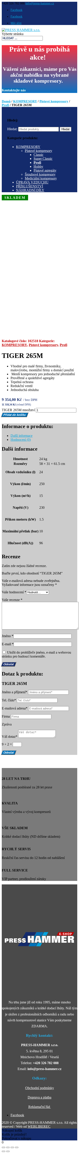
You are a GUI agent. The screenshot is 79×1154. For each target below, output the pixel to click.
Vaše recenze (12, 600)
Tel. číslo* (9, 700)
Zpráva (7, 724)
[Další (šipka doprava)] (8, 1151)
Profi (5, 105)
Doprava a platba (39, 1097)
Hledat (65, 129)
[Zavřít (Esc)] (3, 1147)
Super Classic (43, 158)
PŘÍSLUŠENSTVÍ (29, 186)
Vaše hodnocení (14, 592)
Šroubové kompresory (40, 174)
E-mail (8, 644)
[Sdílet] (8, 1147)
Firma (6, 716)
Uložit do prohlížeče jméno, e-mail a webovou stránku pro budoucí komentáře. (36, 654)
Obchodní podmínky (39, 1088)
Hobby (38, 166)
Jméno (7, 636)
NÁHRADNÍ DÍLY (30, 190)
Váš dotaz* (9, 736)
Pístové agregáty (45, 170)
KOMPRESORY (25, 101)
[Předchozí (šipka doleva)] (3, 1151)
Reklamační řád (39, 1107)
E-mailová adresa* (14, 708)
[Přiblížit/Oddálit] (16, 1147)
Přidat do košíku (14, 414)
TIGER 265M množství (18, 410)
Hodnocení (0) (21, 439)
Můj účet (16, 23)
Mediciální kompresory (41, 178)
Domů (6, 101)
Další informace (21, 435)
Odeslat (8, 752)
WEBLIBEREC (39, 1126)
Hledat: (12, 129)
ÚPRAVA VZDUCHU (32, 182)
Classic (38, 154)
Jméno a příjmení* (14, 692)
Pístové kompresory (54, 101)
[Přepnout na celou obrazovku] (12, 1147)
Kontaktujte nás (14, 90)
